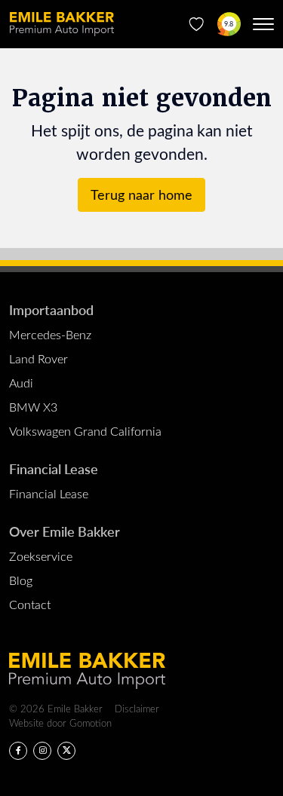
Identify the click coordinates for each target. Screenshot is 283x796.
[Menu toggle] (263, 24)
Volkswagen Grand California (85, 431)
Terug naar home (141, 194)
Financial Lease (53, 468)
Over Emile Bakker (64, 531)
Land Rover (38, 358)
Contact (30, 604)
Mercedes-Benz (50, 334)
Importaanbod (51, 309)
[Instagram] (42, 751)
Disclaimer (137, 708)
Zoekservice (40, 556)
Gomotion (90, 722)
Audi (21, 382)
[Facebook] (18, 751)
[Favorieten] (196, 24)
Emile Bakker (62, 24)
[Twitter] (66, 751)
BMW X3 (33, 407)
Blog (20, 580)
